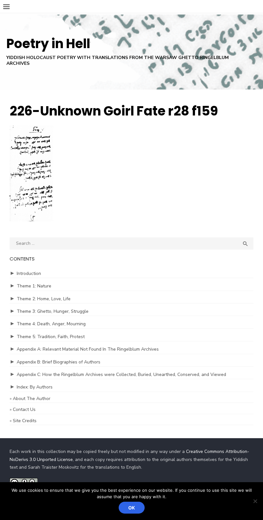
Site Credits (25, 421)
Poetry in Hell (48, 44)
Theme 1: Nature (34, 286)
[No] (255, 501)
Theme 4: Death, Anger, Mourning (51, 324)
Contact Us (24, 409)
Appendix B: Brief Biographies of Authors (58, 362)
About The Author (31, 399)
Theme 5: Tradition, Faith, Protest (51, 337)
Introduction (29, 273)
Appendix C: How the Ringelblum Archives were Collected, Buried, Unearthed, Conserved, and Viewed (121, 374)
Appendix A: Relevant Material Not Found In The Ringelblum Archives (88, 349)
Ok (131, 507)
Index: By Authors (35, 387)
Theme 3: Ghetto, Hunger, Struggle (53, 311)
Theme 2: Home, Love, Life (44, 299)
